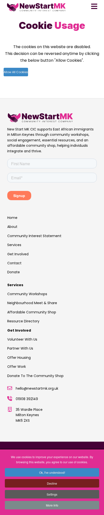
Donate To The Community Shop (35, 375)
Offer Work (16, 366)
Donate (13, 272)
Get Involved (18, 254)
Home (12, 217)
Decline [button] (52, 483)
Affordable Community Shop (31, 312)
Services (14, 244)
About (12, 226)
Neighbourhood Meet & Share (32, 302)
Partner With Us (20, 348)
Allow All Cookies (16, 72)
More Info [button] (52, 505)
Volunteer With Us (22, 339)
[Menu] (94, 6)
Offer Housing (19, 357)
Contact (14, 263)
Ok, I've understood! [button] (52, 472)
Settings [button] (52, 494)
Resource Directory (23, 321)
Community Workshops (27, 294)
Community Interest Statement (34, 235)
